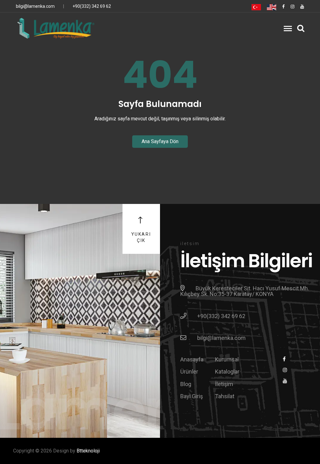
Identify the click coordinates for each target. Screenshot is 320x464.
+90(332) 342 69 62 (91, 6)
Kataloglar (227, 371)
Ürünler (189, 371)
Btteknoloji (88, 451)
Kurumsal (227, 359)
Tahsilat (224, 396)
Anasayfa (191, 359)
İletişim (224, 384)
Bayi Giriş (191, 396)
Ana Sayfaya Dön (160, 141)
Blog (185, 384)
